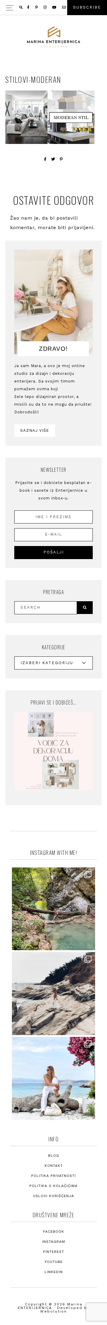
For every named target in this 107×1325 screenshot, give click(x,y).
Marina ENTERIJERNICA (53, 37)
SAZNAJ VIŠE (34, 430)
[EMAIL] (64, 7)
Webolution (53, 1311)
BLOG (53, 1155)
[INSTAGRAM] (45, 7)
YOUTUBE (54, 1262)
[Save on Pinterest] (61, 159)
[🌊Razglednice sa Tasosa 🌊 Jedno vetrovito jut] (53, 993)
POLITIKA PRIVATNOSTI (53, 1176)
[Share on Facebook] (45, 159)
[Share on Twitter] (53, 159)
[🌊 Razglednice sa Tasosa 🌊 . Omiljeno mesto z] (53, 1078)
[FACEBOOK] (28, 7)
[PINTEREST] (37, 7)
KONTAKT (54, 1166)
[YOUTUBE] (54, 7)
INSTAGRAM (53, 1242)
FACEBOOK (53, 1231)
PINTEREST (53, 1252)
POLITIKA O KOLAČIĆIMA (53, 1186)
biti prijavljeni (75, 227)
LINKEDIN (54, 1272)
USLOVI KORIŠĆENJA (53, 1196)
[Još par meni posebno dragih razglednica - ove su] (53, 908)
